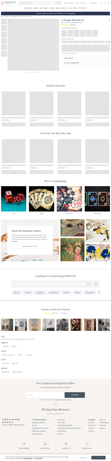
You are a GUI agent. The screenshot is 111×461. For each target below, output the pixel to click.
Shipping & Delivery (38, 422)
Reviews (91, 431)
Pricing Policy (61, 431)
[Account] (101, 3)
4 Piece (7, 363)
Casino (24, 16)
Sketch (14, 346)
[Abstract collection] (16, 292)
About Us (102, 420)
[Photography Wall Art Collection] (90, 292)
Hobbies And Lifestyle (16, 16)
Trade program (93, 3)
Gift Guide (102, 425)
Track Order (61, 422)
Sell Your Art (92, 425)
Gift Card (91, 428)
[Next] (109, 109)
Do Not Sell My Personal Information (69, 428)
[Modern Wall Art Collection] (77, 292)
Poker (41, 213)
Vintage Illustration (8, 355)
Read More (15, 241)
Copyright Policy (37, 434)
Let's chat (60, 434)
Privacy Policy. (68, 399)
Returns (34, 425)
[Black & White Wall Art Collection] (53, 292)
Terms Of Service (59, 399)
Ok (98, 457)
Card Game (29, 16)
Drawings (7, 372)
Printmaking (18, 372)
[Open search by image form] (56, 3)
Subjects (7, 16)
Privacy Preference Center (40, 428)
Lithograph (5, 346)
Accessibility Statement (64, 425)
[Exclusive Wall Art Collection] (67, 292)
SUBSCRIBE (75, 395)
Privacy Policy (38, 458)
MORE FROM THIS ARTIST (30, 246)
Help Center (61, 420)
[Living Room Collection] (40, 292)
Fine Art (20, 355)
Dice (13, 213)
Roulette (69, 213)
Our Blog (91, 422)
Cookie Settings (28, 458)
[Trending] (28, 292)
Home (2, 16)
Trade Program (104, 422)
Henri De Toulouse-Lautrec (74, 22)
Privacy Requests (40, 431)
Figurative (29, 355)
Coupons (102, 428)
